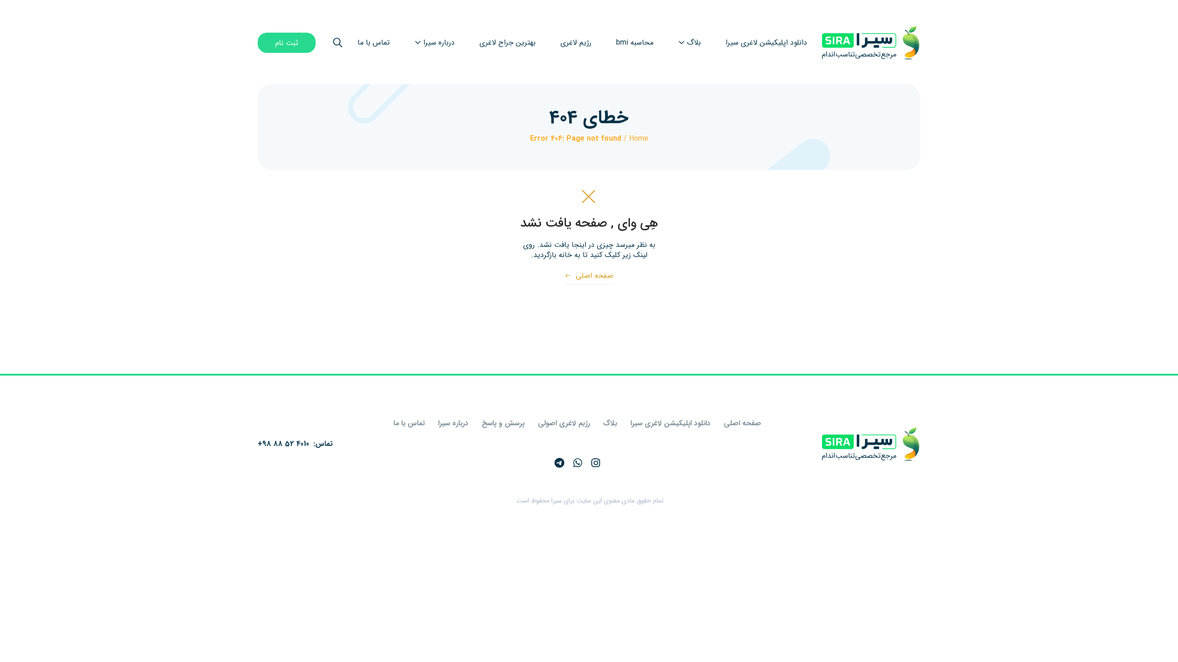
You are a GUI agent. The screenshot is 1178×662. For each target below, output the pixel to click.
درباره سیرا (453, 423)
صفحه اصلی (589, 275)
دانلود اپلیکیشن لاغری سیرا (670, 423)
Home (638, 138)
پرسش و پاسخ (503, 423)
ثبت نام (286, 43)
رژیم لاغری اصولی (564, 423)
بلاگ (610, 423)
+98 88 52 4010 (283, 444)
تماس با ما (409, 423)
